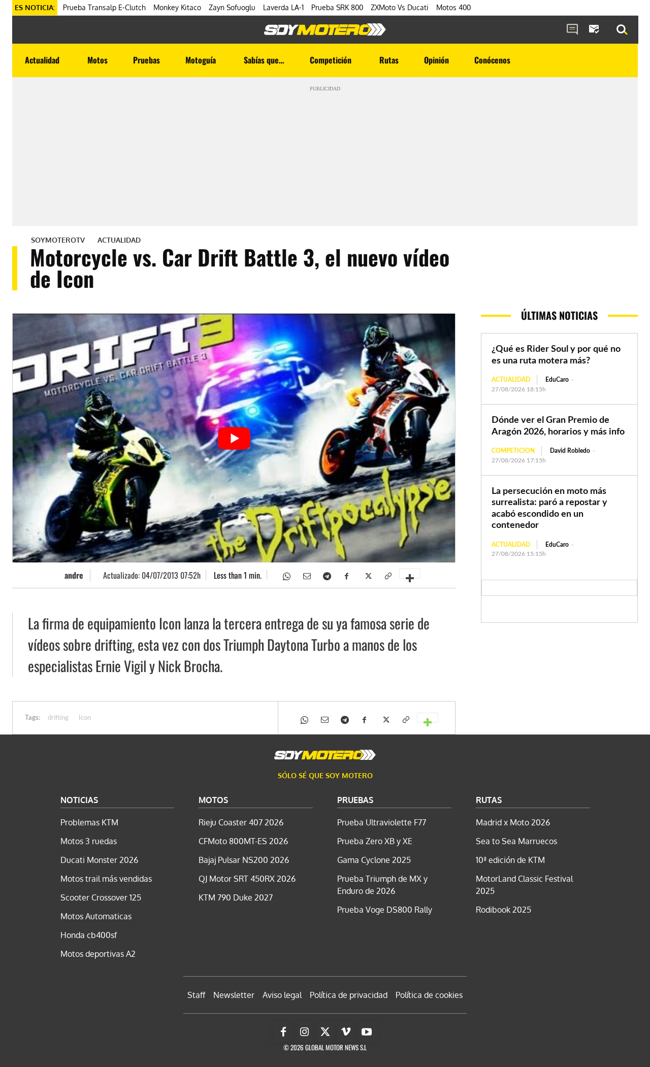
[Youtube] (366, 1032)
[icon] (572, 30)
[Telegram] (326, 575)
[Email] (306, 575)
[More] (409, 574)
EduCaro (557, 380)
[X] (367, 575)
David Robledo (570, 451)
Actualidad (119, 240)
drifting (58, 718)
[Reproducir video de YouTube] (234, 438)
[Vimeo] (346, 1032)
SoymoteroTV (58, 240)
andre (73, 575)
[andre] (55, 575)
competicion (513, 451)
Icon (85, 718)
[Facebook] (347, 575)
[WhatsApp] (286, 575)
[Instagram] (304, 1032)
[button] (622, 30)
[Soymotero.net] (325, 29)
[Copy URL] (387, 575)
